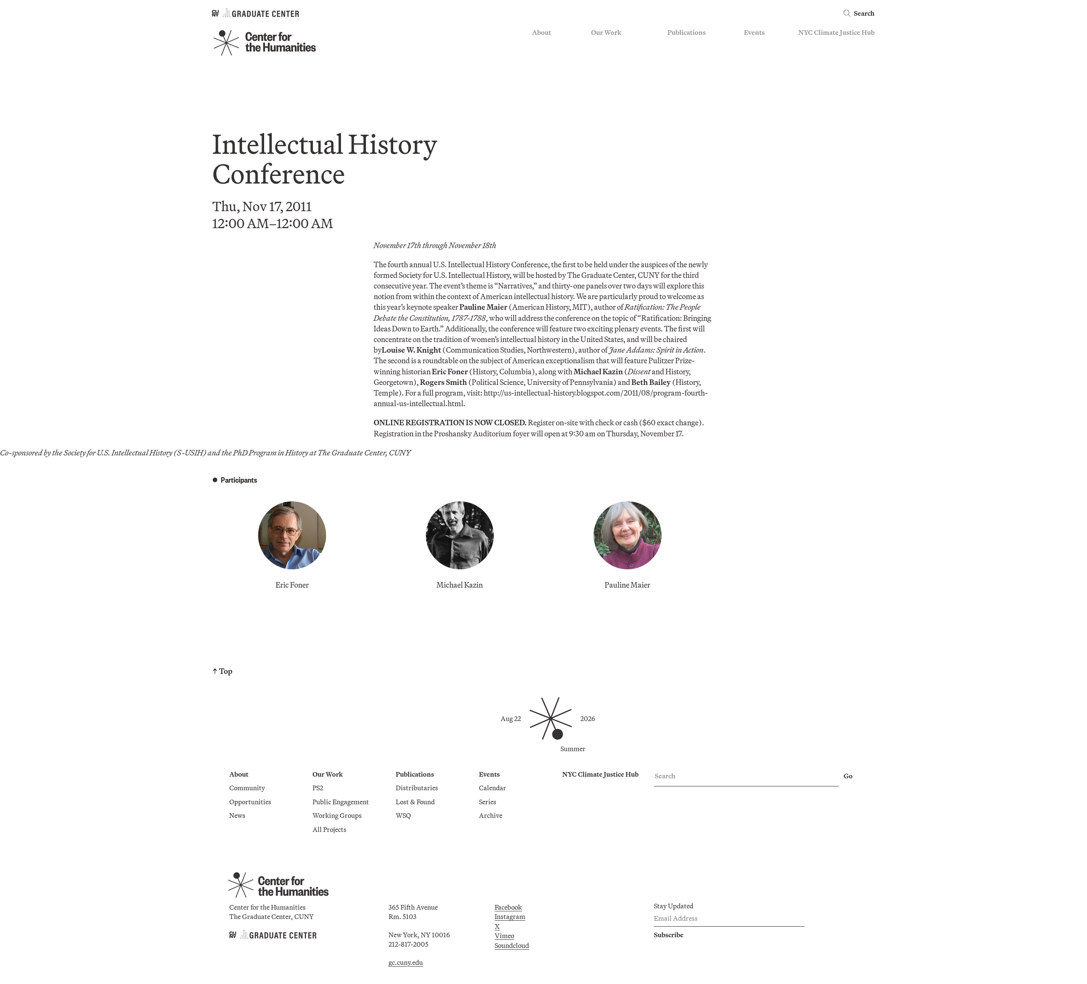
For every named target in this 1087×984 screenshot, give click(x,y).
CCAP (600, 58)
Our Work (606, 32)
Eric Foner (292, 585)
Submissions (762, 82)
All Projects (608, 95)
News (540, 70)
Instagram (510, 916)
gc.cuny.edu (406, 962)
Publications (686, 32)
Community (550, 45)
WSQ (675, 70)
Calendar (757, 45)
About (541, 32)
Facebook (508, 907)
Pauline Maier (627, 585)
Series (752, 58)
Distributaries (688, 45)
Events (754, 32)
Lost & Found (687, 58)
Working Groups (615, 82)
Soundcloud (512, 945)
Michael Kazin (459, 585)
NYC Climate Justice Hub (836, 32)
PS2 (596, 45)
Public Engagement (619, 70)
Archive (755, 70)
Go (848, 776)
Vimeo (504, 935)
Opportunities (553, 58)
